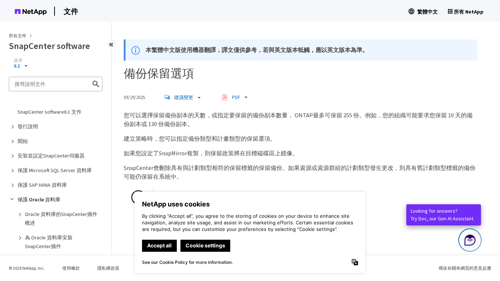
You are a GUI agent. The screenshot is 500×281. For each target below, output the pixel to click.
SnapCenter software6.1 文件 (50, 112)
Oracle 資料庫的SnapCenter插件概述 (61, 218)
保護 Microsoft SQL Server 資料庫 (55, 170)
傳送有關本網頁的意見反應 (465, 268)
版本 (18, 60)
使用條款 (71, 268)
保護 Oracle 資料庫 (39, 199)
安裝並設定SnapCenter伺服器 (51, 155)
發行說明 (28, 126)
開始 (23, 141)
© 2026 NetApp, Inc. (27, 268)
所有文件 (17, 35)
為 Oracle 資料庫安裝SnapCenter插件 (48, 242)
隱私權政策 (108, 268)
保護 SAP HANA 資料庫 (42, 185)
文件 (71, 11)
